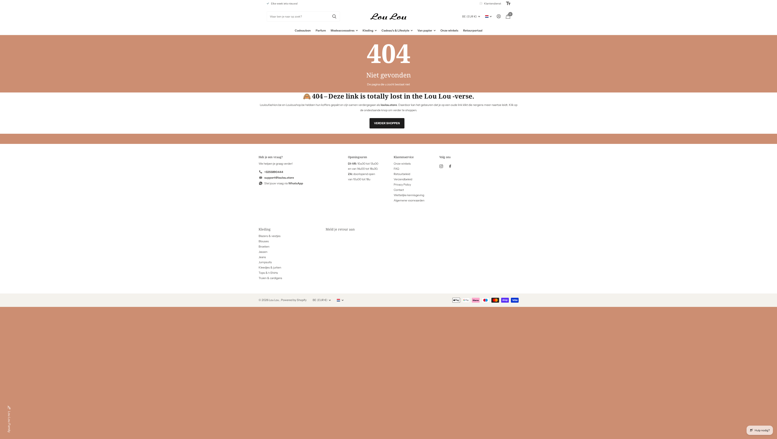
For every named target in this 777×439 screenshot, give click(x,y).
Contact (399, 190)
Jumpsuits (265, 262)
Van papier (424, 30)
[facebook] (450, 166)
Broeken (264, 246)
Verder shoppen (387, 123)
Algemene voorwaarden (409, 200)
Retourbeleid (402, 174)
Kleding (368, 30)
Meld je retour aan (340, 229)
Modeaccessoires (342, 30)
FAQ (396, 169)
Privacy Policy (402, 184)
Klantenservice (404, 157)
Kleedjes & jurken (270, 267)
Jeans (262, 257)
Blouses (264, 241)
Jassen (263, 252)
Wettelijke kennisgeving (409, 195)
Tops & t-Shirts (268, 273)
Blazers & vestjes (270, 236)
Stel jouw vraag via (283, 183)
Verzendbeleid (403, 179)
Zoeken (334, 16)
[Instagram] (441, 166)
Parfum (321, 30)
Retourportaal (472, 30)
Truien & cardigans (270, 278)
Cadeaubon (303, 30)
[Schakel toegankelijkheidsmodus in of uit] (508, 3)
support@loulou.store (279, 177)
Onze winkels (449, 30)
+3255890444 (273, 172)
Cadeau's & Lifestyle (395, 30)
